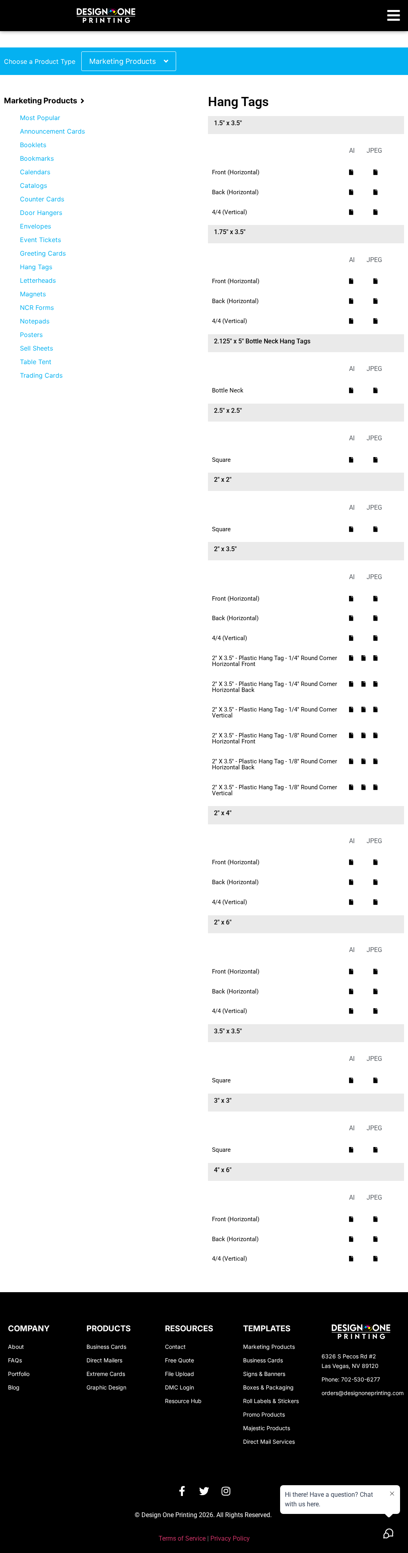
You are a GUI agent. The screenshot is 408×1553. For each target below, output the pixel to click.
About (16, 1346)
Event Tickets (40, 240)
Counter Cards (42, 199)
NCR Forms (37, 307)
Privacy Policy (230, 1538)
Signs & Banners (264, 1373)
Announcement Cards (52, 131)
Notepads (34, 321)
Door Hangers (41, 213)
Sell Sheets (36, 348)
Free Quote (179, 1360)
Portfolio (18, 1373)
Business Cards (106, 1346)
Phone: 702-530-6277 (351, 1379)
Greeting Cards (43, 253)
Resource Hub (183, 1400)
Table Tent (35, 362)
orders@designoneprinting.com (363, 1392)
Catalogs (33, 185)
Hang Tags (36, 267)
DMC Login (179, 1387)
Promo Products (264, 1414)
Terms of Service (182, 1538)
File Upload (179, 1373)
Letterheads (38, 280)
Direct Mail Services (269, 1441)
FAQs (15, 1360)
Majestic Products (266, 1428)
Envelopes (35, 226)
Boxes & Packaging (268, 1387)
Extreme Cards (105, 1373)
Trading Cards (41, 375)
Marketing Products (122, 61)
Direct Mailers (104, 1360)
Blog (14, 1387)
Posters (31, 335)
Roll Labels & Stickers (271, 1400)
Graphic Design (106, 1387)
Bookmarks (37, 158)
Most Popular (40, 118)
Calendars (35, 172)
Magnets (33, 294)
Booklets (33, 145)
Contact (175, 1346)
